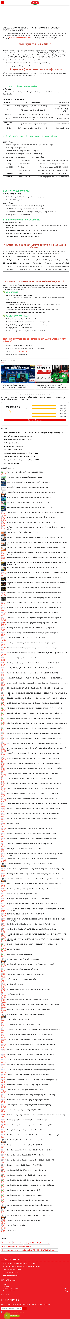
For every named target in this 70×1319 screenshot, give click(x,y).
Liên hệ (5, 1284)
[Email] (19, 1295)
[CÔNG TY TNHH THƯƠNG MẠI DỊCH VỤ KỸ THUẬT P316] (35, 2)
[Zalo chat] (67, 1290)
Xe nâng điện (17, 1243)
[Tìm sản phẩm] (67, 2)
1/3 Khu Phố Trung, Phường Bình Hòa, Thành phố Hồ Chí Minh (21, 1266)
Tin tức (11, 7)
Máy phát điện (30, 1243)
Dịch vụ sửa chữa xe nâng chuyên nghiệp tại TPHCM (20, 1250)
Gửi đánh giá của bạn (35, 420)
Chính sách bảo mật (9, 1291)
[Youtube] (22, 1295)
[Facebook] (12, 1295)
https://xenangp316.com (21, 351)
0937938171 (7, 1269)
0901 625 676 (16, 1269)
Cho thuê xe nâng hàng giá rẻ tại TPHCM (16, 1246)
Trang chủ (4, 7)
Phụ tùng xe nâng (43, 1243)
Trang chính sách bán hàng (11, 1289)
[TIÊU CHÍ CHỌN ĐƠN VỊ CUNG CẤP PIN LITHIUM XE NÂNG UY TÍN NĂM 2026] (18, 374)
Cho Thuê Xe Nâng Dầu (49, 1250)
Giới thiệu (6, 1286)
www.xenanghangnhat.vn (10, 1275)
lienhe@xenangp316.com (10, 1272)
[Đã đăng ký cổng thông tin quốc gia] (12, 1312)
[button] (3, 392)
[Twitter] (15, 1295)
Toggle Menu (2, 2)
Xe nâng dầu (6, 1243)
